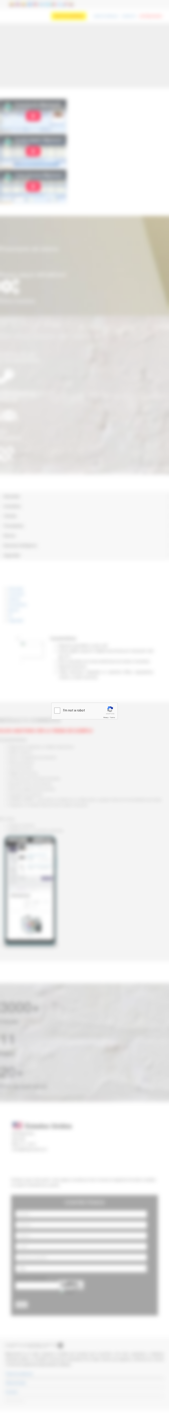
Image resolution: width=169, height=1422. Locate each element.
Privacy (105, 717)
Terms (112, 717)
